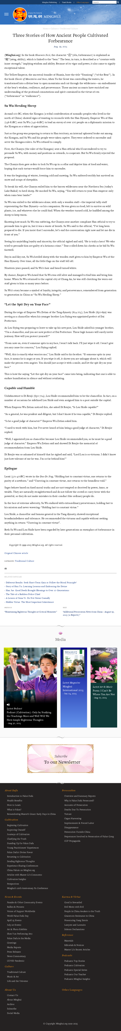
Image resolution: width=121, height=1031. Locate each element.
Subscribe (12, 1008)
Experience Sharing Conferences (22, 865)
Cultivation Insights (16, 879)
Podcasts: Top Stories (74, 960)
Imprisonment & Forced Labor (79, 822)
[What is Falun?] (20, 14)
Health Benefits (14, 800)
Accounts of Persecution (76, 804)
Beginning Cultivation (17, 825)
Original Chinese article (16, 553)
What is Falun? (14, 809)
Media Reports (14, 947)
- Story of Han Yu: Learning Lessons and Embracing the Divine (35, 586)
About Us (10, 989)
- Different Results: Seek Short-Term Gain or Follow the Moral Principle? (40, 582)
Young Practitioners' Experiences (23, 847)
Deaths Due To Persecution (77, 809)
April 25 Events (14, 920)
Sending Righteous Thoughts (21, 861)
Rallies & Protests (15, 906)
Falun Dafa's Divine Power (20, 852)
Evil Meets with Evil (74, 906)
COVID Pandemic (15, 960)
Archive (10, 1004)
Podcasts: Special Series (75, 969)
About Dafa (11, 790)
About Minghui (14, 999)
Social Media (13, 1012)
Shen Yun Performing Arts (19, 933)
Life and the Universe (17, 980)
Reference (67, 935)
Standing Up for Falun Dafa (20, 843)
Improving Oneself (16, 829)
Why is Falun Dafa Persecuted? (79, 800)
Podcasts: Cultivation (74, 965)
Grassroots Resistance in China (79, 915)
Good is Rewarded (73, 902)
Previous (8, 608)
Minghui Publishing (49, 2)
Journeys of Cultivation (18, 834)
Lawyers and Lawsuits (75, 924)
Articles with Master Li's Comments (24, 874)
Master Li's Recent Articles (77, 949)
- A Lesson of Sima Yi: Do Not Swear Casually (27, 598)
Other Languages (83, 2)
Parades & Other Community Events (24, 902)
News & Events (13, 897)
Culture (54, 28)
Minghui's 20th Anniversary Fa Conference (27, 888)
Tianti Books (67, 2)
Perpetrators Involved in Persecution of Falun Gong (89, 836)
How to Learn (14, 804)
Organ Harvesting (72, 818)
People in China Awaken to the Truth (82, 911)
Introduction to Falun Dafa (20, 795)
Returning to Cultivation (19, 856)
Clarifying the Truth (16, 838)
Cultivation (11, 819)
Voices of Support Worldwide (21, 911)
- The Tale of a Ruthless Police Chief (22, 594)
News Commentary (16, 956)
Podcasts (67, 955)
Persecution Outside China (77, 831)
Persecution (69, 790)
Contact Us (12, 995)
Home (46, 28)
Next (65, 608)
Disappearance (71, 827)
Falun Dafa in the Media (19, 938)
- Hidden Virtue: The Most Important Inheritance (29, 602)
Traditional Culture (69, 28)
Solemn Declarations (74, 929)
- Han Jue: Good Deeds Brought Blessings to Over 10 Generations (36, 590)
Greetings (11, 942)
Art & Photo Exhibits (17, 929)
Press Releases (14, 951)
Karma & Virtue (71, 897)
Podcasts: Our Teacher (75, 974)
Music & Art (13, 976)
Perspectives (13, 883)
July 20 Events (14, 924)
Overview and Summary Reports (80, 795)
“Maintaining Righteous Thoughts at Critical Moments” (30, 611)
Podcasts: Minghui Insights (77, 978)
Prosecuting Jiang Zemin (76, 920)
